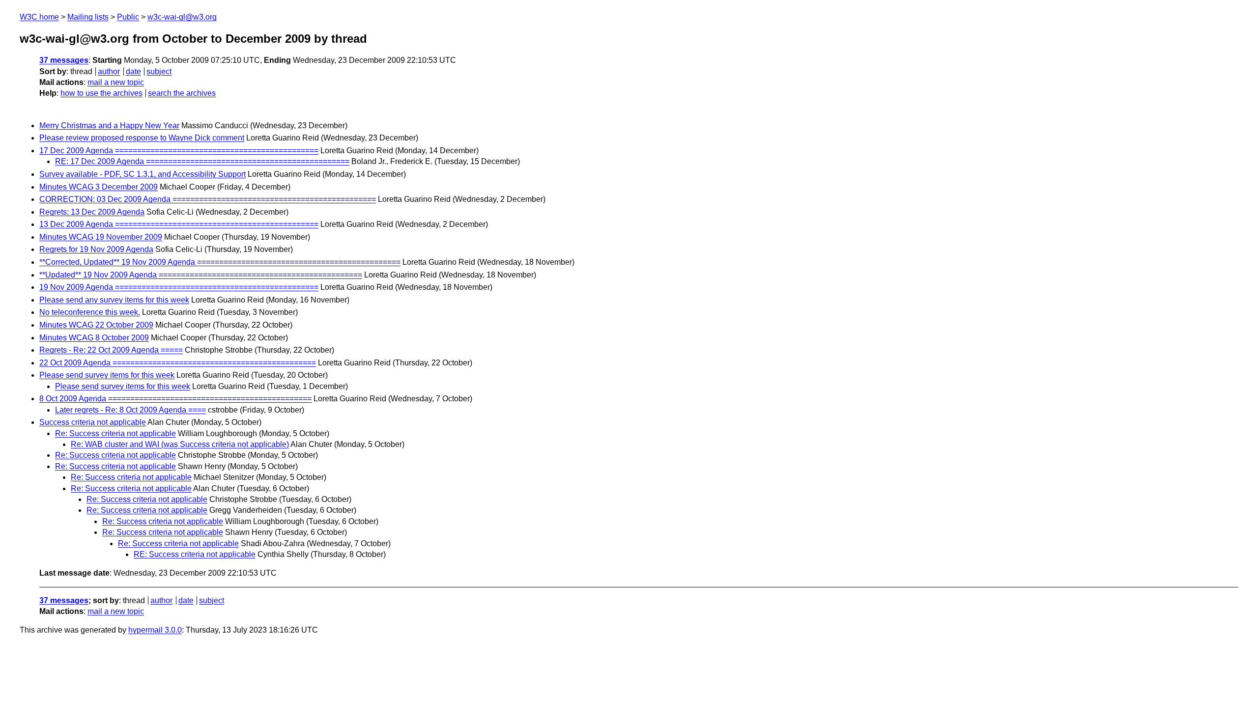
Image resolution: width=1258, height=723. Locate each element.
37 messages (63, 60)
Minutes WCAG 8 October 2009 (94, 338)
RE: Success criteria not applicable (195, 554)
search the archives (182, 93)
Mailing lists (88, 17)
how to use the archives (101, 93)
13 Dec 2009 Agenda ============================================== (178, 224)
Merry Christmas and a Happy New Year (109, 125)
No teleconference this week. (89, 312)
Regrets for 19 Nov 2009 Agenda (96, 249)
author (109, 71)
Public (128, 17)
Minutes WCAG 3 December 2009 (98, 187)
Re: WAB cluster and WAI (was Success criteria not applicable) (180, 444)
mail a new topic (115, 82)
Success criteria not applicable (92, 422)
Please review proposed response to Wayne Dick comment (141, 138)
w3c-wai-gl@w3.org (182, 17)
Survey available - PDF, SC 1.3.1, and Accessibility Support (142, 174)
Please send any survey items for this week (114, 300)
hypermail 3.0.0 (155, 630)
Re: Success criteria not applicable (115, 433)
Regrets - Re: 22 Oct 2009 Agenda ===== (111, 350)
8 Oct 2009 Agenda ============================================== (175, 398)
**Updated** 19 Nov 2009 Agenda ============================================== (200, 275)
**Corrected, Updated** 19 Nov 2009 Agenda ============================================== (219, 262)
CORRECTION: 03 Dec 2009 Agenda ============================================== (207, 199)
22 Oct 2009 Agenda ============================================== (177, 363)
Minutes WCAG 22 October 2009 (96, 325)
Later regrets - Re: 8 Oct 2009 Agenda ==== (130, 410)
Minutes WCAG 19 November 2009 (100, 237)
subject (159, 71)
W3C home (39, 17)
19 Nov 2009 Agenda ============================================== (178, 287)
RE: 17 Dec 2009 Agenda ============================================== (202, 161)
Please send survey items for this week (106, 375)
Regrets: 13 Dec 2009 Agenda (91, 212)
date (133, 71)
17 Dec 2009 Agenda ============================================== (178, 150)
